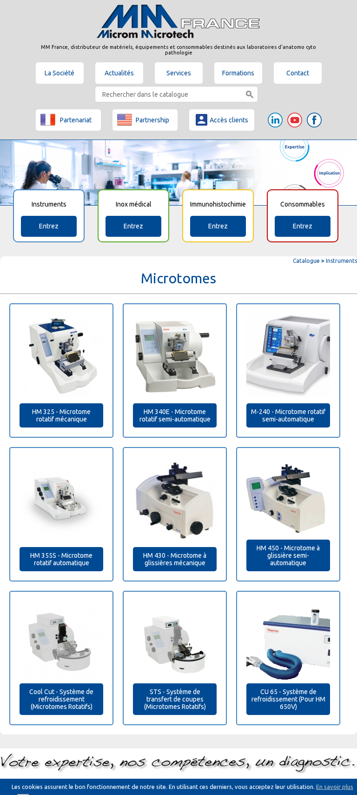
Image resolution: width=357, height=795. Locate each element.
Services (178, 73)
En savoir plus (334, 786)
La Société (59, 73)
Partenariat (76, 120)
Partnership (152, 120)
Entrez (49, 226)
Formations (238, 73)
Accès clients (229, 120)
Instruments (341, 261)
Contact (297, 73)
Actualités (119, 73)
